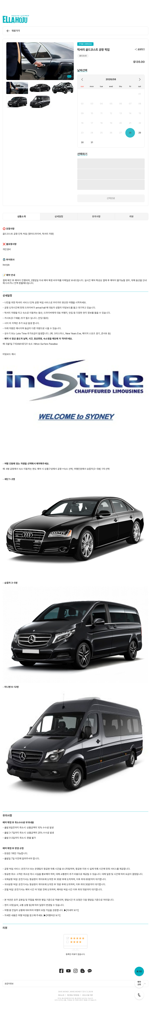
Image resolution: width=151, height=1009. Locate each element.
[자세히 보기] (72, 895)
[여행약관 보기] (53, 901)
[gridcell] (140, 94)
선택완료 (111, 183)
